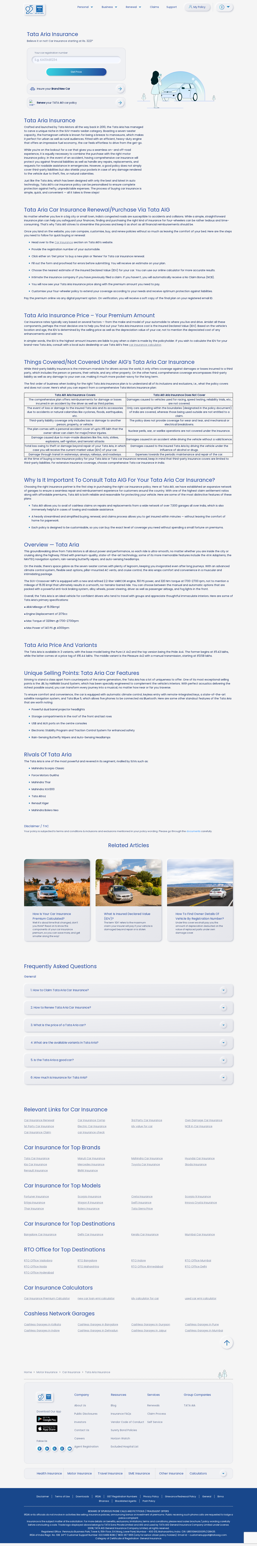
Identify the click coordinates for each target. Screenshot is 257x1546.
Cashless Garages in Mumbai (204, 1330)
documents (193, 831)
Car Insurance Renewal (39, 1120)
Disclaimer (42, 1496)
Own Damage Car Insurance (203, 1120)
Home (28, 1372)
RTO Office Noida (35, 1266)
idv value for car (142, 1126)
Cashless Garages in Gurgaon (150, 1324)
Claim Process (156, 1414)
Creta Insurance (142, 1196)
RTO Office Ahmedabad (147, 1266)
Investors (80, 1422)
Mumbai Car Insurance (200, 1234)
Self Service (155, 1422)
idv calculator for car (145, 1298)
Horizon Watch (120, 1438)
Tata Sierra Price (142, 1208)
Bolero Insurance (89, 1208)
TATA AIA (189, 1405)
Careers (79, 1438)
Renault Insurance (36, 1170)
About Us (80, 1405)
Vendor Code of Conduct (127, 1422)
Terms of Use (62, 1496)
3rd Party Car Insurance (146, 1120)
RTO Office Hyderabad (39, 1272)
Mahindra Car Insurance (147, 1158)
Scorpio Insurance (89, 1196)
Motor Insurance (47, 1372)
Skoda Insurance (196, 1164)
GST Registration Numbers (122, 1496)
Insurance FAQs (121, 1414)
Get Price (76, 72)
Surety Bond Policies (124, 1430)
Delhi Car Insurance (90, 1234)
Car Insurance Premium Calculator (47, 1298)
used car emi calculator (200, 1298)
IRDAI (98, 1496)
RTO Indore (138, 1260)
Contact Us (81, 1430)
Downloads (82, 1496)
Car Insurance (64, 242)
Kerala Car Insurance (145, 1234)
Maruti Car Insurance (91, 1158)
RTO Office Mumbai (198, 1260)
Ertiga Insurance (34, 1202)
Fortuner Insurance (36, 1196)
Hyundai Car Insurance (200, 1158)
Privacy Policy (151, 1496)
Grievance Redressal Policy (180, 1496)
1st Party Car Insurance (39, 1126)
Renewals (153, 1405)
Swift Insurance (141, 1202)
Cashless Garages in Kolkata (42, 1324)
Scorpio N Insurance (198, 1196)
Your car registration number (51, 52)
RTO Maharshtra (88, 1266)
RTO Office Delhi (196, 1266)
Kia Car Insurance (35, 1164)
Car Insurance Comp (91, 1120)
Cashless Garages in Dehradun (98, 1330)
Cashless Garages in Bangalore (98, 1324)
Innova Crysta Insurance (201, 1202)
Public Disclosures (85, 1414)
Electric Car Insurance (92, 1126)
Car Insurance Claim (37, 1132)
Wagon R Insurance (90, 1202)
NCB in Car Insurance (198, 1126)
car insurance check (91, 1132)
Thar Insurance (34, 1208)
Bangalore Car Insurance (40, 1234)
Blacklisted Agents (125, 1501)
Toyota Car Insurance (145, 1164)
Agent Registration (86, 1446)
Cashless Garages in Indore (42, 1330)
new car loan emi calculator (96, 1298)
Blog (113, 1405)
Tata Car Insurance (36, 1158)
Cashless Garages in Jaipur (149, 1330)
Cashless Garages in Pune (202, 1324)
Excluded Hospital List (124, 1446)
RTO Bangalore (87, 1260)
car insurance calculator (145, 345)
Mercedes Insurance (91, 1164)
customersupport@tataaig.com (208, 1535)
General (206, 1496)
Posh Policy (149, 1501)
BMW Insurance (88, 1170)
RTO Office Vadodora (38, 1260)
